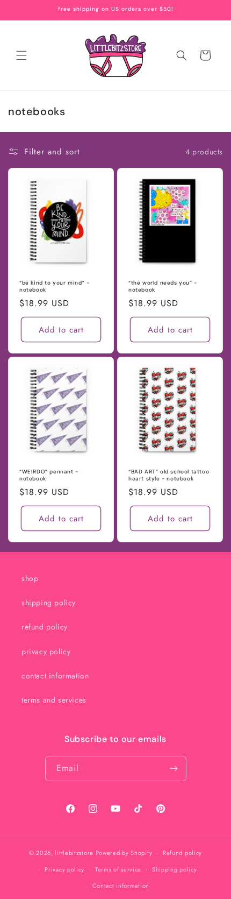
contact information (55, 675)
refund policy (44, 626)
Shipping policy (174, 869)
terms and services (53, 700)
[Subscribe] (174, 768)
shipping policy (48, 602)
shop (29, 578)
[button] (21, 55)
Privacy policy (64, 869)
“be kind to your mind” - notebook (54, 286)
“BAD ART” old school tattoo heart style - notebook (168, 475)
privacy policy (45, 651)
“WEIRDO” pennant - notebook (48, 475)
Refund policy (182, 852)
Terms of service (118, 869)
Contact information (120, 885)
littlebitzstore (74, 852)
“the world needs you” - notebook (162, 286)
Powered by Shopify (124, 852)
